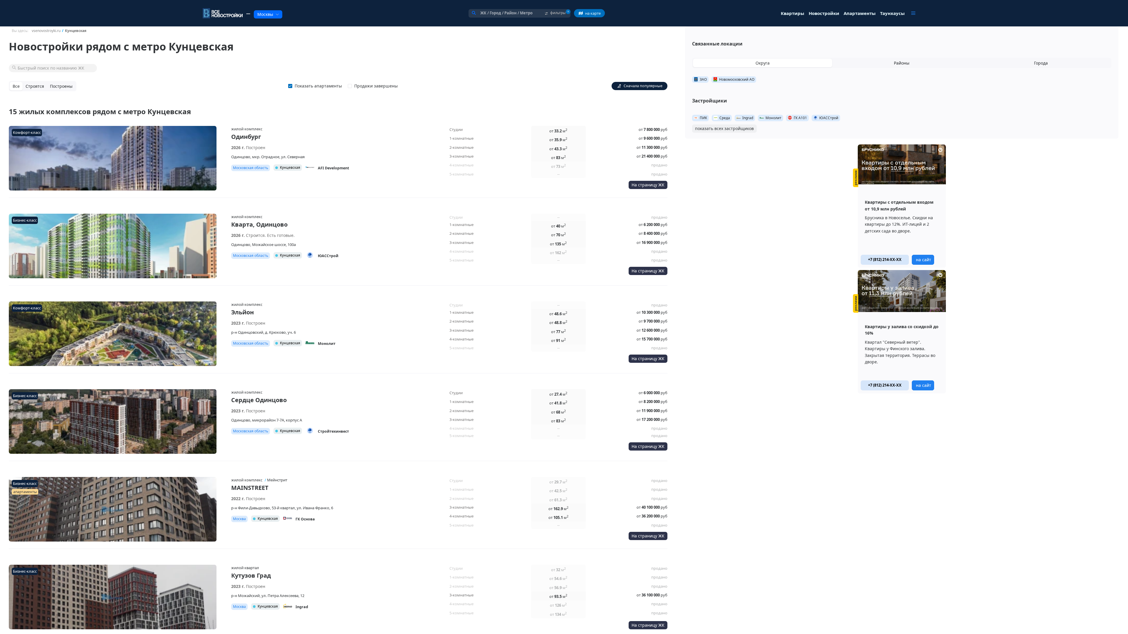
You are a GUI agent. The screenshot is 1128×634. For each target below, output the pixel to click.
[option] (901, 206)
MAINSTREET (249, 488)
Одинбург (246, 137)
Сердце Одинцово (259, 400)
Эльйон (242, 312)
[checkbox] (316, 86)
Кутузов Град (251, 575)
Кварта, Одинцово (259, 224)
